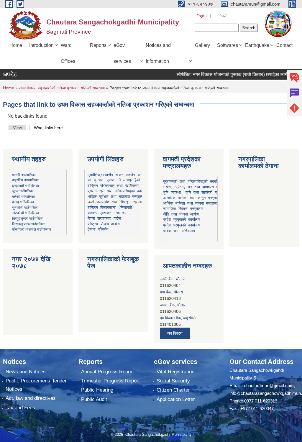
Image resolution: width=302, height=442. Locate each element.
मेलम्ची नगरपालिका (24, 174)
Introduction (41, 45)
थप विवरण (175, 333)
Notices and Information (158, 53)
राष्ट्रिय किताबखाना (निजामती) (111, 207)
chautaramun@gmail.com (269, 385)
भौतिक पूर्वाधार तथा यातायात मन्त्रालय (116, 196)
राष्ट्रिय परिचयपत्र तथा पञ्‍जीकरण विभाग (119, 185)
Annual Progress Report (107, 371)
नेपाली (223, 16)
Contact (284, 45)
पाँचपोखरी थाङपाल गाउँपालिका (31, 229)
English (202, 16)
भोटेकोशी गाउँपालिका (25, 212)
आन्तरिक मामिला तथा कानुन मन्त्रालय (192, 197)
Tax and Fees (20, 407)
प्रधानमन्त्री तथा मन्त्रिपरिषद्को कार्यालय (118, 191)
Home (15, 45)
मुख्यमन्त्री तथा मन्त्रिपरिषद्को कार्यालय (192, 181)
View (17, 127)
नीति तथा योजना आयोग (181, 214)
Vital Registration (175, 371)
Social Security (173, 381)
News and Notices (26, 371)
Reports (98, 45)
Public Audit (94, 399)
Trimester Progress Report (110, 381)
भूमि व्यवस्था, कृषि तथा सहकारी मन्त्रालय (195, 192)
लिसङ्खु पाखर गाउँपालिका (28, 223)
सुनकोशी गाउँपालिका (25, 207)
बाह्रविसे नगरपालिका (25, 180)
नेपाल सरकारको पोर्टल (104, 218)
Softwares (227, 45)
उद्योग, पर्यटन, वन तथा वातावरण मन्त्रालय (196, 187)
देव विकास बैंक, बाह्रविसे (178, 318)
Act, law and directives (31, 398)
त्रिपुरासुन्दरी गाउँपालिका (27, 218)
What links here (50, 127)
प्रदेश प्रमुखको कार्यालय (181, 219)
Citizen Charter (173, 390)
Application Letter (176, 399)
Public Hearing (97, 390)
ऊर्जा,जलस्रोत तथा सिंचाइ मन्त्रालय (115, 202)
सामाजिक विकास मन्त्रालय (183, 208)
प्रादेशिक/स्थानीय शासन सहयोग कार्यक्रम (119, 174)
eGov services (122, 53)
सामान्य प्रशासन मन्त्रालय (107, 213)
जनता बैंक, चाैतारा (173, 305)
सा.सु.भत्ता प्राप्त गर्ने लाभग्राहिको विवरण (119, 180)
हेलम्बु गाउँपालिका (23, 201)
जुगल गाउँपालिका (23, 190)
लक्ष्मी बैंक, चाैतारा (172, 279)
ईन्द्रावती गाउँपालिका (25, 185)
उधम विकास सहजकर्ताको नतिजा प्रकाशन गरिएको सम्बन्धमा (62, 88)
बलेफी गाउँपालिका (23, 196)
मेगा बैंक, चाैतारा (171, 292)
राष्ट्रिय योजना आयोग (104, 224)
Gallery (202, 45)
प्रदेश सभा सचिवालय (179, 231)
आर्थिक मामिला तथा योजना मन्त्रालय (191, 203)
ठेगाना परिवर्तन (98, 229)
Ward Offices (68, 53)
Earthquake (257, 45)
